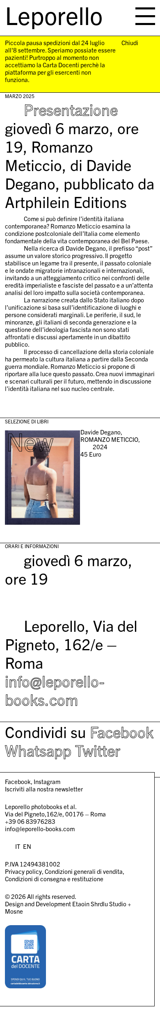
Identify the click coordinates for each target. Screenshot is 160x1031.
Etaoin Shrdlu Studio (99, 904)
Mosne (14, 911)
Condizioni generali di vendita (84, 871)
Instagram (47, 781)
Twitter (97, 750)
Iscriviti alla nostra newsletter (44, 789)
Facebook (121, 731)
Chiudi (129, 42)
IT (17, 846)
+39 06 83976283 (30, 821)
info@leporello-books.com (54, 690)
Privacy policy (23, 871)
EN (27, 846)
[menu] (145, 16)
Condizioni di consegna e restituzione (54, 878)
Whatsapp (38, 750)
